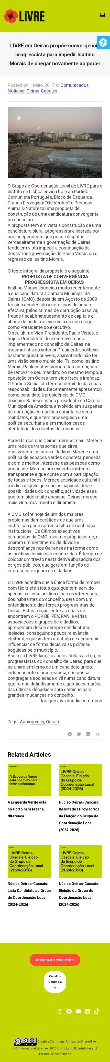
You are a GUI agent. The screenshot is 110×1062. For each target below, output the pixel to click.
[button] (103, 42)
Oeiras (52, 721)
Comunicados (74, 85)
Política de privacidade (55, 1054)
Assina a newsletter (55, 959)
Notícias (16, 90)
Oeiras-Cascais (41, 90)
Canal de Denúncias (55, 982)
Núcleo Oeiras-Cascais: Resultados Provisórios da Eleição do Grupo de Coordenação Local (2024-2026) (79, 816)
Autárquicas (32, 721)
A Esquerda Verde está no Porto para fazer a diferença (27, 809)
